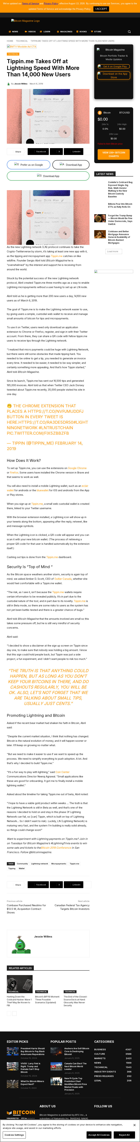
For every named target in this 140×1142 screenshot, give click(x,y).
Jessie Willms (20, 84)
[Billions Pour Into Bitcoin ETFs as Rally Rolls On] (100, 207)
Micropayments (58, 863)
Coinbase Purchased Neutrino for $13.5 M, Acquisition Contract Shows (26, 909)
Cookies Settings (14, 1134)
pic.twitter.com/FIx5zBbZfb (38, 433)
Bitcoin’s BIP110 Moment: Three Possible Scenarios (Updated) (47, 999)
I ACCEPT (101, 8)
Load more (112, 251)
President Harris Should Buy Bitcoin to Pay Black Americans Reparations (33, 1051)
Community (22, 863)
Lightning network (39, 863)
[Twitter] (112, 15)
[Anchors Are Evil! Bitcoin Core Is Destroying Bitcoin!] (56, 1051)
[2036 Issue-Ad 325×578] (113, 304)
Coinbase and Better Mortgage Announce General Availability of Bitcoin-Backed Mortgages (119, 237)
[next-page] (14, 1013)
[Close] (134, 1125)
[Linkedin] (126, 15)
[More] (88, 151)
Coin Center (62, 772)
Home (10, 41)
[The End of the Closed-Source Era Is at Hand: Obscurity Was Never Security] (76, 984)
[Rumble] (122, 15)
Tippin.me (56, 256)
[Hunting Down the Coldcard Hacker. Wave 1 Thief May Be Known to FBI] (20, 984)
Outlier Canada (63, 578)
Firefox (14, 472)
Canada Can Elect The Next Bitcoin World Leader (75, 1066)
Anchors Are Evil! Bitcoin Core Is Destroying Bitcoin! (76, 1051)
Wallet (22, 868)
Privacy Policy (51, 3)
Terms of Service (30, 3)
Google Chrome (77, 468)
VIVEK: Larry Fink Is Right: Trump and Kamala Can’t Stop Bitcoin (30, 1067)
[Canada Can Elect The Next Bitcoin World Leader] (56, 1066)
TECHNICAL (22, 41)
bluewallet (42, 490)
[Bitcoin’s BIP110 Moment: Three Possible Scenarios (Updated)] (48, 984)
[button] (129, 32)
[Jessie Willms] (9, 83)
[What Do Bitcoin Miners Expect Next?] (12, 1084)
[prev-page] (9, 1013)
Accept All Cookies (99, 1134)
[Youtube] (117, 15)
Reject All (124, 1134)
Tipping (11, 868)
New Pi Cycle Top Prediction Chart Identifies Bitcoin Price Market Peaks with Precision (75, 1084)
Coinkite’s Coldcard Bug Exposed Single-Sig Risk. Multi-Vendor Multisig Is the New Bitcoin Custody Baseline (120, 189)
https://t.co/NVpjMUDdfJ (55, 411)
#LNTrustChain (56, 427)
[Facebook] (107, 15)
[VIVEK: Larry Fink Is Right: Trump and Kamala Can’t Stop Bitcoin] (12, 1066)
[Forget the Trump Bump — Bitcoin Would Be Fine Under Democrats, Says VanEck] (100, 218)
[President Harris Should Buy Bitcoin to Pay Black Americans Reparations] (12, 1051)
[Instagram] (131, 15)
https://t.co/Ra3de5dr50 (45, 422)
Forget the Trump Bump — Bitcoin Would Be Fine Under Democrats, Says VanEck (120, 219)
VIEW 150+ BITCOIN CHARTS (113, 154)
